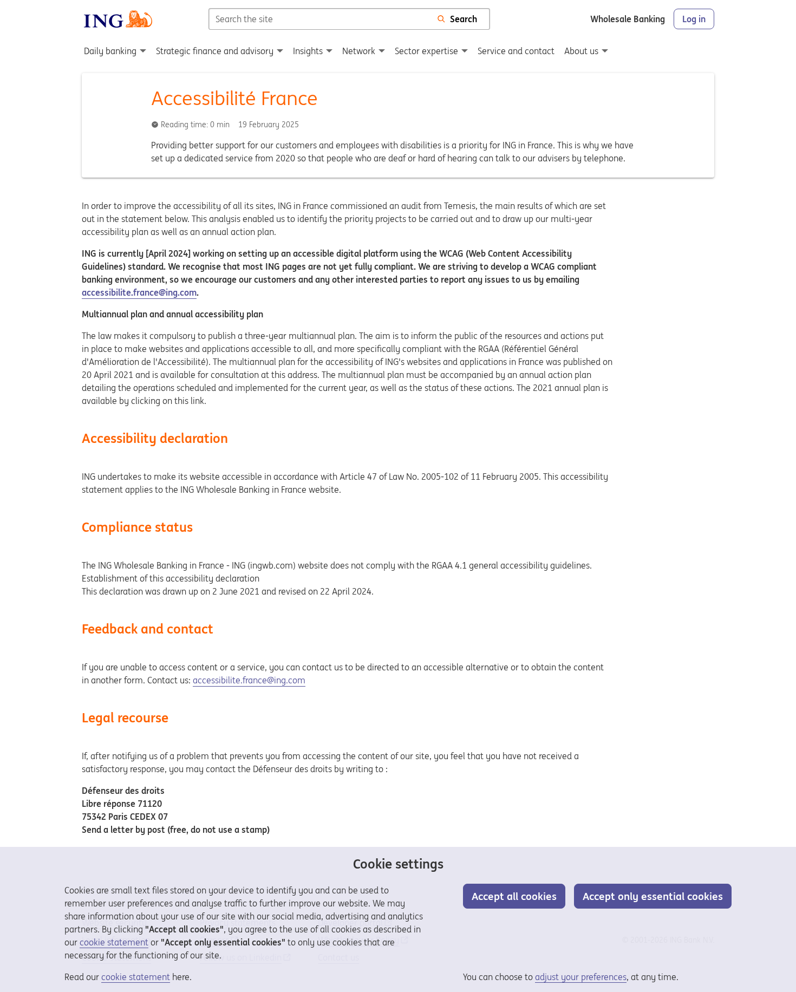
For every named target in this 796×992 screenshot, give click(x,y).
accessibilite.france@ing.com (139, 292)
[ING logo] (118, 19)
